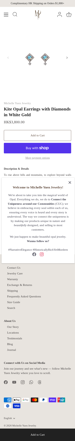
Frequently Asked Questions (24, 296)
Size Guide (13, 302)
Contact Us (13, 267)
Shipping (12, 290)
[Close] (70, 182)
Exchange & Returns (19, 284)
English (8, 418)
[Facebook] (34, 253)
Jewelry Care (15, 273)
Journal (11, 349)
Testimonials (14, 338)
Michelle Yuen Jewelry (17, 103)
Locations (13, 332)
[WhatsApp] (31, 381)
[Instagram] (42, 253)
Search (11, 307)
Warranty (12, 279)
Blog (10, 344)
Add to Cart (38, 434)
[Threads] (40, 381)
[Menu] (6, 14)
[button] (8, 57)
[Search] (15, 15)
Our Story (13, 326)
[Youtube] (14, 381)
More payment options (37, 157)
